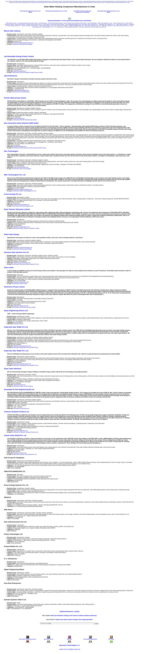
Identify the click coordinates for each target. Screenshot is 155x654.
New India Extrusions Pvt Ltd (121, 25)
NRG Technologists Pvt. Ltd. (105, 23)
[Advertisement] (33, 50)
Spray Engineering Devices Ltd (73, 24)
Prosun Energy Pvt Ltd (119, 23)
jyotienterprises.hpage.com (21, 90)
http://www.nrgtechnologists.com (22, 189)
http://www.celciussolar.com (21, 408)
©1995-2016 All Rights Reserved (69, 649)
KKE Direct (110, 25)
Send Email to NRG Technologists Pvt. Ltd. (24, 191)
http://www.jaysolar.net (19, 71)
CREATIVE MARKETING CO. (76, 25)
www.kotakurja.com (19, 118)
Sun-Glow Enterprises (84, 27)
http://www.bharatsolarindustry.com (23, 42)
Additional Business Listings (69, 611)
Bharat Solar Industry (11, 23)
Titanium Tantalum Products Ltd (30, 25)
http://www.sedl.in (18, 323)
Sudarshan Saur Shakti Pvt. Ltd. (107, 24)
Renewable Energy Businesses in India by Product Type (114, 1)
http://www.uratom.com (19, 453)
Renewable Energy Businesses (30, 1)
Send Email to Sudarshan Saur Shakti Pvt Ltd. (25, 347)
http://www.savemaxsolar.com (21, 262)
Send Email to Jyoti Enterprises (21, 92)
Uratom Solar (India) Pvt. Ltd (46, 25)
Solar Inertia (46, 24)
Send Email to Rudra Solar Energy (22, 249)
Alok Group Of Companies (61, 25)
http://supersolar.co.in (19, 384)
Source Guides (9, 1)
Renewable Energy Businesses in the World (30, 11)
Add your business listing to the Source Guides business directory (74, 615)
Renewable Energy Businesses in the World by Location (50, 1)
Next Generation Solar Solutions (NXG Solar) (75, 23)
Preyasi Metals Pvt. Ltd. (48, 27)
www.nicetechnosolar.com (20, 167)
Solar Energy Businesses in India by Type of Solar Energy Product (33, 2)
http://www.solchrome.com (20, 306)
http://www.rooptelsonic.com (21, 227)
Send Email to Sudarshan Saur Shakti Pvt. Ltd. (25, 365)
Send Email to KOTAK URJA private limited (24, 120)
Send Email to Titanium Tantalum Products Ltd (25, 432)
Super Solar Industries (122, 24)
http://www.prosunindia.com (21, 204)
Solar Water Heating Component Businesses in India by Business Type (88, 2)
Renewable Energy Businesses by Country (73, 1)
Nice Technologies (92, 23)
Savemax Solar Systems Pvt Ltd (34, 24)
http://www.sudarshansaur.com (22, 346)
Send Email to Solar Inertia (19, 283)
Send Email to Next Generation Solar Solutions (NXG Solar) (29, 148)
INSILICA (104, 25)
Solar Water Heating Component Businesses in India (60, 2)
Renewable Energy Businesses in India (92, 1)
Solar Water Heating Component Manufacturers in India (117, 2)
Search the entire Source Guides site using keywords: (74, 619)
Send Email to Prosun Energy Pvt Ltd (22, 206)
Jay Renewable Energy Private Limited (28, 23)
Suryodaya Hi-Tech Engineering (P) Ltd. (19, 389)
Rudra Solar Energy (20, 24)
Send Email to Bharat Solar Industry (22, 44)
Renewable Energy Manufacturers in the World (109, 11)
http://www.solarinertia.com (21, 282)
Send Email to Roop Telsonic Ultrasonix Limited (25, 228)
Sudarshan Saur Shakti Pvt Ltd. (90, 24)
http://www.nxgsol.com (19, 146)
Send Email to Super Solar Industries (22, 386)
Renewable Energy (17, 1)
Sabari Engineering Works (71, 27)
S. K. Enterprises (59, 27)
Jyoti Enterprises (43, 23)
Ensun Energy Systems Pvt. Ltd (93, 25)
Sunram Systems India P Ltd (98, 27)
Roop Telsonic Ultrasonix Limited (17, 209)
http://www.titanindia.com (20, 430)
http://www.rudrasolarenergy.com (22, 247)
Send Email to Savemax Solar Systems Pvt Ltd (25, 264)
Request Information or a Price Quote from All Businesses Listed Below (69, 20)
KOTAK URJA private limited (55, 23)
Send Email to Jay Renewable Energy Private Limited (27, 72)
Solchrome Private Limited (57, 24)
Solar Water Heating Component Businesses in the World (82, 11)
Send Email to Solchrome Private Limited (23, 307)
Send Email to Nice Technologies (21, 168)
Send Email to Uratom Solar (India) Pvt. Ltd (24, 454)
